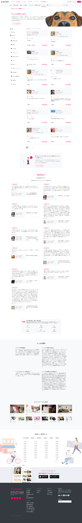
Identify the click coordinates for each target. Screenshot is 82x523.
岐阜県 (35, 450)
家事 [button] (21, 5)
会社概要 (28, 490)
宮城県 (25, 447)
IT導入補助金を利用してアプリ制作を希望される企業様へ (30, 510)
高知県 (57, 443)
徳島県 (46, 455)
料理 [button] (47, 5)
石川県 (35, 443)
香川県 (46, 457)
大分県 (57, 452)
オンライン (57, 461)
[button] (69, 2)
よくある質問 (49, 492)
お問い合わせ (49, 494)
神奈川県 (39, 437)
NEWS (38, 492)
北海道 (25, 441)
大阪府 (51, 437)
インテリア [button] (31, 5)
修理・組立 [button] (16, 5)
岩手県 (25, 445)
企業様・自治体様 (30, 502)
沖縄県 (57, 457)
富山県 (35, 441)
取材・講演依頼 (29, 506)
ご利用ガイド (49, 490)
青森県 (25, 443)
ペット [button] (43, 5)
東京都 (32, 437)
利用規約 (28, 492)
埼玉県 (45, 437)
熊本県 (57, 450)
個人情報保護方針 (30, 497)
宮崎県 (57, 454)
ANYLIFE (38, 490)
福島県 (25, 452)
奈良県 (46, 443)
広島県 (46, 452)
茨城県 (25, 454)
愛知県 (35, 454)
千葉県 (25, 459)
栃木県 (25, 455)
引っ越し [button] (25, 5)
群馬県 (25, 457)
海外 (57, 459)
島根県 (46, 448)
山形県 (25, 450)
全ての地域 (26, 437)
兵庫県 (46, 441)
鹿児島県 (57, 455)
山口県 (46, 454)
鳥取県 (46, 447)
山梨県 (35, 447)
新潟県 (25, 461)
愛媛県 (57, 441)
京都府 (57, 437)
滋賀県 (35, 457)
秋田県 (25, 448)
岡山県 (46, 450)
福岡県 (57, 445)
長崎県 (57, 448)
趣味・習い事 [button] (37, 5)
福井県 (35, 445)
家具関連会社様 (29, 504)
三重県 (35, 455)
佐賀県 (57, 447)
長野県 (35, 448)
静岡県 (35, 452)
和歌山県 (46, 445)
